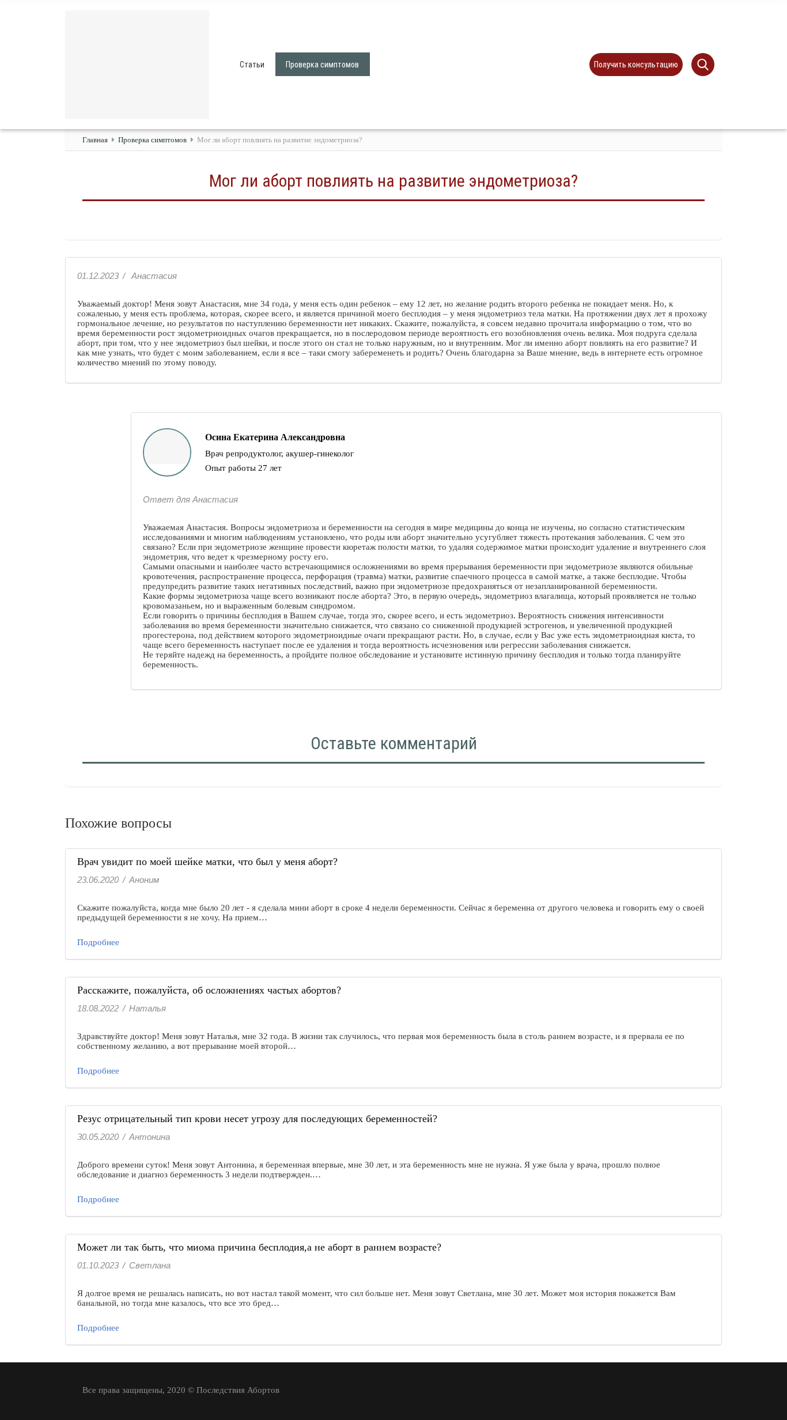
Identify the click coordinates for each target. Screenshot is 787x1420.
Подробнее (98, 942)
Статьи (252, 64)
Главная (95, 139)
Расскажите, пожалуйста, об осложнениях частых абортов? (209, 990)
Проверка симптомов (322, 64)
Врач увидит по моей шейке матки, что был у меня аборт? (207, 861)
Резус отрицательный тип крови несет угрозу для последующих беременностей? (257, 1118)
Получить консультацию (636, 64)
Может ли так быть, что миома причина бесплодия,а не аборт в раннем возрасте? (259, 1247)
